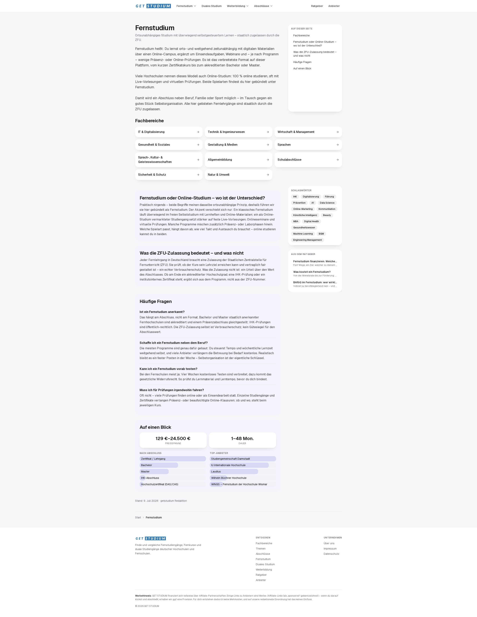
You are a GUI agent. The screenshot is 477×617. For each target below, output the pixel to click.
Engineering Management (307, 239)
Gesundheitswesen (304, 227)
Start (138, 517)
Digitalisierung (311, 196)
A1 (313, 202)
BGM (321, 233)
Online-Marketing (303, 209)
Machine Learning (303, 233)
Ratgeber (317, 6)
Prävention (299, 202)
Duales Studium (212, 6)
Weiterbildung (236, 6)
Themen (261, 548)
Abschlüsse (261, 6)
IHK (295, 196)
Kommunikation (327, 209)
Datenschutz (331, 554)
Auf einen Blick (302, 68)
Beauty (327, 215)
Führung (329, 196)
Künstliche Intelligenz (305, 215)
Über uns (329, 543)
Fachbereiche (301, 35)
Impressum (330, 548)
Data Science (327, 202)
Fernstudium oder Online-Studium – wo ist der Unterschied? (314, 43)
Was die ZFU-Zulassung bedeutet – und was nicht (315, 53)
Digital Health (311, 221)
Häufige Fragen (302, 62)
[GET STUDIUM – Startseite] (153, 6)
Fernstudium (185, 6)
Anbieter (334, 6)
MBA (295, 221)
